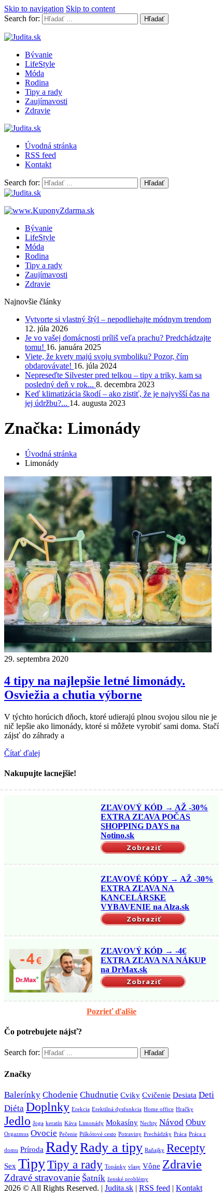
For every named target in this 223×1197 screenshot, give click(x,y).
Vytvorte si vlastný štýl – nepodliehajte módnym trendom (118, 319)
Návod (171, 1122)
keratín (54, 1123)
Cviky (130, 1095)
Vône (151, 1166)
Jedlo (17, 1121)
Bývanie (38, 54)
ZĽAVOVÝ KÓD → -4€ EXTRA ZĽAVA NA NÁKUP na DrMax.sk (153, 960)
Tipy (31, 1164)
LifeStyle (40, 64)
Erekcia (81, 1109)
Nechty (148, 1123)
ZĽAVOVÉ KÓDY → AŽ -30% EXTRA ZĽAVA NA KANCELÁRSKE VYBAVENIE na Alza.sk (157, 892)
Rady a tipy (111, 1147)
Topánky (115, 1167)
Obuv (196, 1122)
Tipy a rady (43, 91)
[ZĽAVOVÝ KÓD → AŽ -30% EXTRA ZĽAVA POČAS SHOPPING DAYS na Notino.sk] (50, 827)
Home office (159, 1109)
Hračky (184, 1109)
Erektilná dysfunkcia (117, 1109)
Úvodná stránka (51, 145)
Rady (62, 1146)
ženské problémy (127, 1179)
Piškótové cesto (97, 1134)
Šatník (93, 1178)
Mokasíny (122, 1122)
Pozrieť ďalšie (111, 1011)
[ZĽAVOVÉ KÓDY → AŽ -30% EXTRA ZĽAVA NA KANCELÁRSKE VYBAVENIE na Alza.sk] (50, 899)
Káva (70, 1123)
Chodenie (60, 1095)
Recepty (185, 1148)
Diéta (14, 1108)
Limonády (91, 1123)
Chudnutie (99, 1095)
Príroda (32, 1149)
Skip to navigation (34, 8)
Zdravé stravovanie (42, 1177)
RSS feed (40, 155)
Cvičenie (156, 1095)
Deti (206, 1095)
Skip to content (90, 8)
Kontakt (38, 164)
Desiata (185, 1095)
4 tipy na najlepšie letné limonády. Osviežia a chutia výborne (94, 688)
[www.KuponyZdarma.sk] (49, 210)
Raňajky (154, 1150)
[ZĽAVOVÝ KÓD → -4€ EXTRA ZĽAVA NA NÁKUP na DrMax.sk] (50, 970)
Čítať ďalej (22, 753)
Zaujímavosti (46, 101)
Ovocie (44, 1133)
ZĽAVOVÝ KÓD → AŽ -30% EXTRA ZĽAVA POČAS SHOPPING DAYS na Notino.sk (154, 821)
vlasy (134, 1167)
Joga (38, 1123)
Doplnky (47, 1107)
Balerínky (22, 1095)
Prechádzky (158, 1134)
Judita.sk (119, 1188)
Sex (10, 1166)
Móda (34, 73)
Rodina (37, 82)
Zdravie (37, 110)
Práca (180, 1134)
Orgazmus (16, 1134)
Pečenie (68, 1134)
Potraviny (130, 1134)
